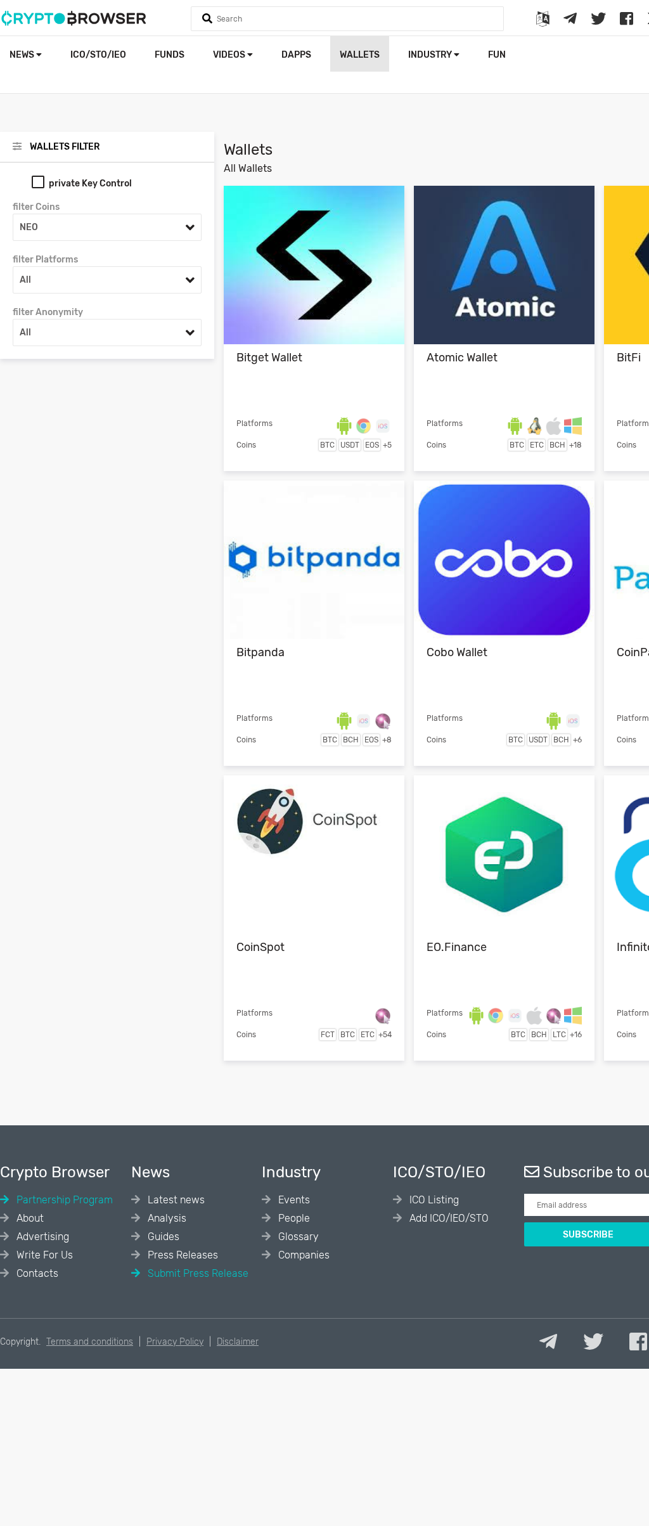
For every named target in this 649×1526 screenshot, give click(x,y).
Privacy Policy (174, 1341)
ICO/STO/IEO (98, 54)
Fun (497, 54)
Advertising (41, 1237)
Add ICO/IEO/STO (448, 1218)
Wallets (360, 54)
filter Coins (36, 207)
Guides (162, 1237)
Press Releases (181, 1255)
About (29, 1218)
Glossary (297, 1237)
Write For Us (43, 1255)
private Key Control (90, 183)
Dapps (296, 54)
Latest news (175, 1200)
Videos (230, 54)
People (293, 1218)
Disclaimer (238, 1341)
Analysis (165, 1218)
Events (293, 1200)
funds (169, 54)
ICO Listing (433, 1200)
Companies (303, 1255)
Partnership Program (63, 1200)
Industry (431, 54)
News (23, 54)
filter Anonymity (48, 312)
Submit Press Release (196, 1273)
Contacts (36, 1273)
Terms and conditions (89, 1341)
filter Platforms (45, 259)
